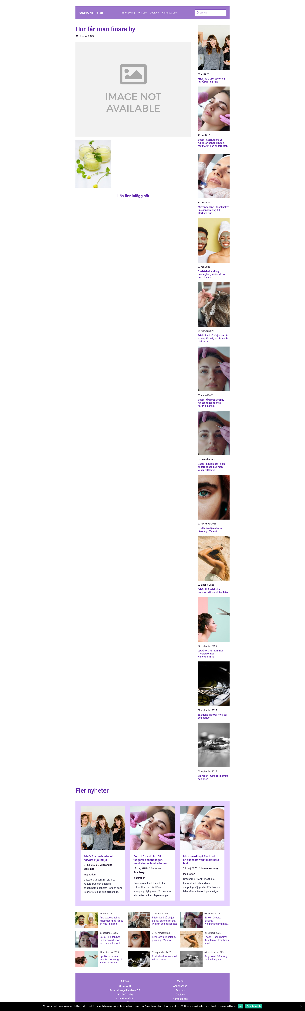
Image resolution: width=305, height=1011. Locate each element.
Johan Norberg (209, 868)
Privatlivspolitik (254, 1006)
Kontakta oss (169, 12)
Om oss (142, 12)
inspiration (90, 874)
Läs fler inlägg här (133, 196)
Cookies (154, 12)
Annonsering (128, 12)
